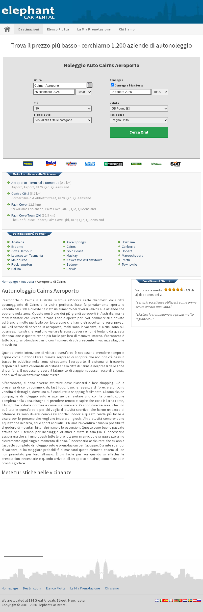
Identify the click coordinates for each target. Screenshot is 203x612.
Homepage (10, 588)
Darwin (71, 269)
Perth (126, 260)
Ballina (16, 269)
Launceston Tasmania (27, 255)
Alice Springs (76, 242)
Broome (17, 246)
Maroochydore (133, 255)
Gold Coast (75, 251)
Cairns (71, 246)
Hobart (127, 251)
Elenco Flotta (58, 29)
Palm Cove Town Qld (26, 215)
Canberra (128, 246)
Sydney (72, 264)
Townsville (129, 264)
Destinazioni (28, 29)
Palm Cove (19, 204)
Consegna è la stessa (129, 85)
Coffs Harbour (21, 251)
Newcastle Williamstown (84, 260)
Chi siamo (127, 29)
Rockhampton (21, 264)
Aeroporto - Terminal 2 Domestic (35, 182)
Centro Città (20, 193)
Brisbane (128, 242)
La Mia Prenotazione (94, 29)
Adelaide (18, 242)
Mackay (72, 255)
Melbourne (19, 260)
